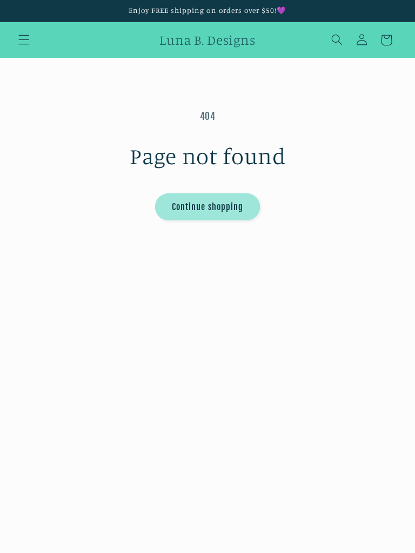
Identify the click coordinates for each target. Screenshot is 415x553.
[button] (23, 40)
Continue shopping (207, 206)
